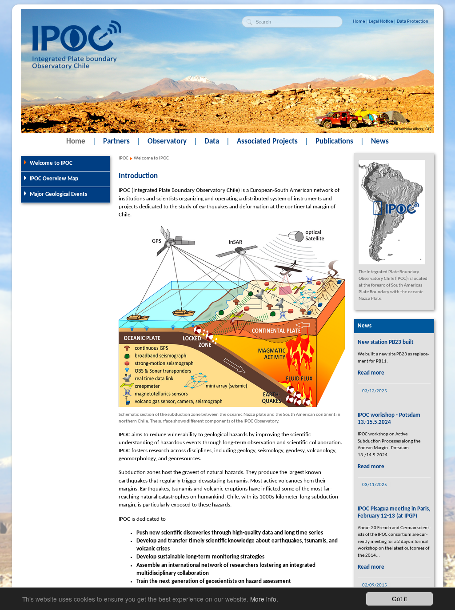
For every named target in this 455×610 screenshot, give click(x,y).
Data (211, 141)
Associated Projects (267, 141)
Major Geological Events (58, 194)
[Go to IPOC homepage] (76, 68)
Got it (399, 598)
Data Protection (412, 21)
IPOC (123, 158)
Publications (334, 141)
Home (359, 21)
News (380, 141)
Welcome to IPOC (51, 163)
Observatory (167, 141)
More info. (264, 598)
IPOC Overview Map (54, 179)
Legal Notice (381, 21)
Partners (116, 141)
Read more (371, 373)
